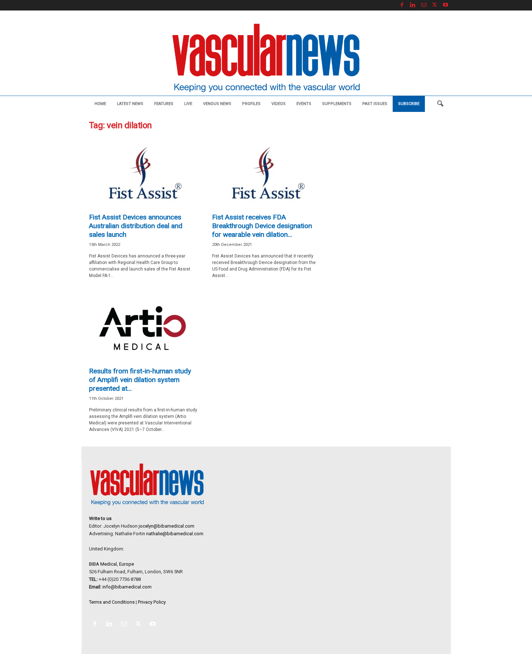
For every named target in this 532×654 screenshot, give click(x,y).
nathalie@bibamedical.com (174, 533)
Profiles (251, 103)
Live (188, 103)
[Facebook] (402, 5)
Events (303, 103)
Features (163, 103)
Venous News (217, 103)
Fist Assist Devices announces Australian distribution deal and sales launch (135, 226)
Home (100, 103)
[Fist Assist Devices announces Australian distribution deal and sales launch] (143, 173)
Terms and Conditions (112, 602)
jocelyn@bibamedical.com (166, 526)
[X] (434, 5)
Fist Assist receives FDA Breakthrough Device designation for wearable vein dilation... (262, 226)
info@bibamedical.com (127, 587)
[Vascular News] (266, 58)
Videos (278, 103)
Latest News (130, 103)
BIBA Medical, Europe (111, 564)
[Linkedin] (413, 5)
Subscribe (408, 103)
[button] (440, 104)
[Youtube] (445, 5)
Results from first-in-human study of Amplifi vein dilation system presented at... (140, 380)
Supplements (336, 103)
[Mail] (423, 5)
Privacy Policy (152, 602)
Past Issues (374, 103)
